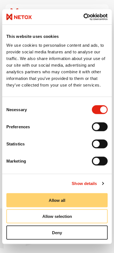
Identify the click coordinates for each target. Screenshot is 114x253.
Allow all (57, 200)
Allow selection (57, 216)
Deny (57, 232)
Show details (84, 183)
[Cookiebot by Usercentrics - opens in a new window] (83, 16)
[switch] (100, 126)
